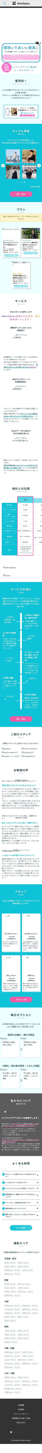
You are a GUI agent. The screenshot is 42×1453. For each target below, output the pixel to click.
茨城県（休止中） (10, 1291)
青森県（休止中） (24, 1262)
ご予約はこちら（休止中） (21, 57)
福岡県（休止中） (10, 1377)
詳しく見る (21, 194)
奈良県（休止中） (24, 1338)
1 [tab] (17, 182)
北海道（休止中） (10, 1262)
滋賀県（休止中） (24, 1330)
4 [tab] (24, 182)
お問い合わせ (21, 1422)
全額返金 (32, 367)
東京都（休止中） (10, 1284)
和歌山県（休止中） (11, 1342)
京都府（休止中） (10, 1334)
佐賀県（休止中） (24, 1377)
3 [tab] (22, 182)
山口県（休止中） (10, 1359)
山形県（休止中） (28, 1270)
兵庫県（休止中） (10, 1338)
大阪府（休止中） (24, 1334)
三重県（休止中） (10, 1330)
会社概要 (21, 1405)
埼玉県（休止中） (10, 1288)
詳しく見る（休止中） (11, 255)
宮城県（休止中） (24, 1266)
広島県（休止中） (28, 1356)
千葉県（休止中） (24, 1288)
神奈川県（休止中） (24, 1284)
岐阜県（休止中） (10, 1316)
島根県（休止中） (28, 1352)
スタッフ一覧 (21, 999)
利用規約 (21, 1409)
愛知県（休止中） (10, 1320)
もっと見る (21, 1228)
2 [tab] (19, 182)
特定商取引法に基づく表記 (21, 1418)
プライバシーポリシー (21, 1414)
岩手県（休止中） (10, 1266)
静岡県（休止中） (24, 1316)
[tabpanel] (13, 164)
